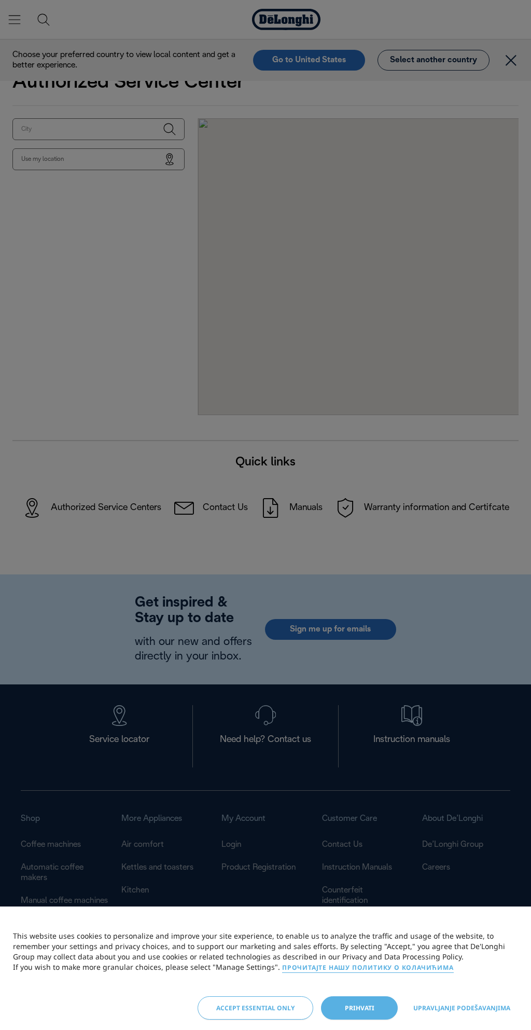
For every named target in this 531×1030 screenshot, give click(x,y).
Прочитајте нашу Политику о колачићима (368, 967)
